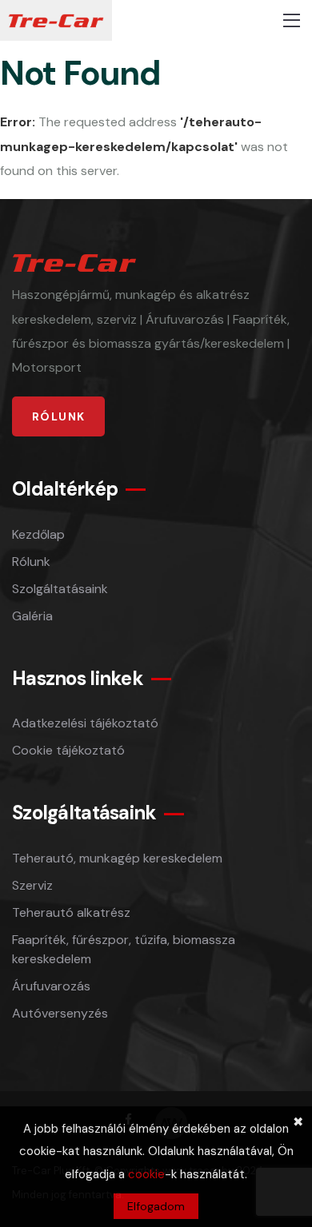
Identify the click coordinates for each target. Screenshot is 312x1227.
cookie (146, 1174)
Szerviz (32, 885)
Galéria (32, 616)
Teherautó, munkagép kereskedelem (117, 858)
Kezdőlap (38, 534)
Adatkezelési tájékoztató (85, 723)
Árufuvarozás (51, 986)
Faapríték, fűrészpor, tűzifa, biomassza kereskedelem (123, 949)
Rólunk (31, 561)
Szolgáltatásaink (60, 588)
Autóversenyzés (60, 1013)
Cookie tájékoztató (68, 750)
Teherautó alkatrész (71, 912)
